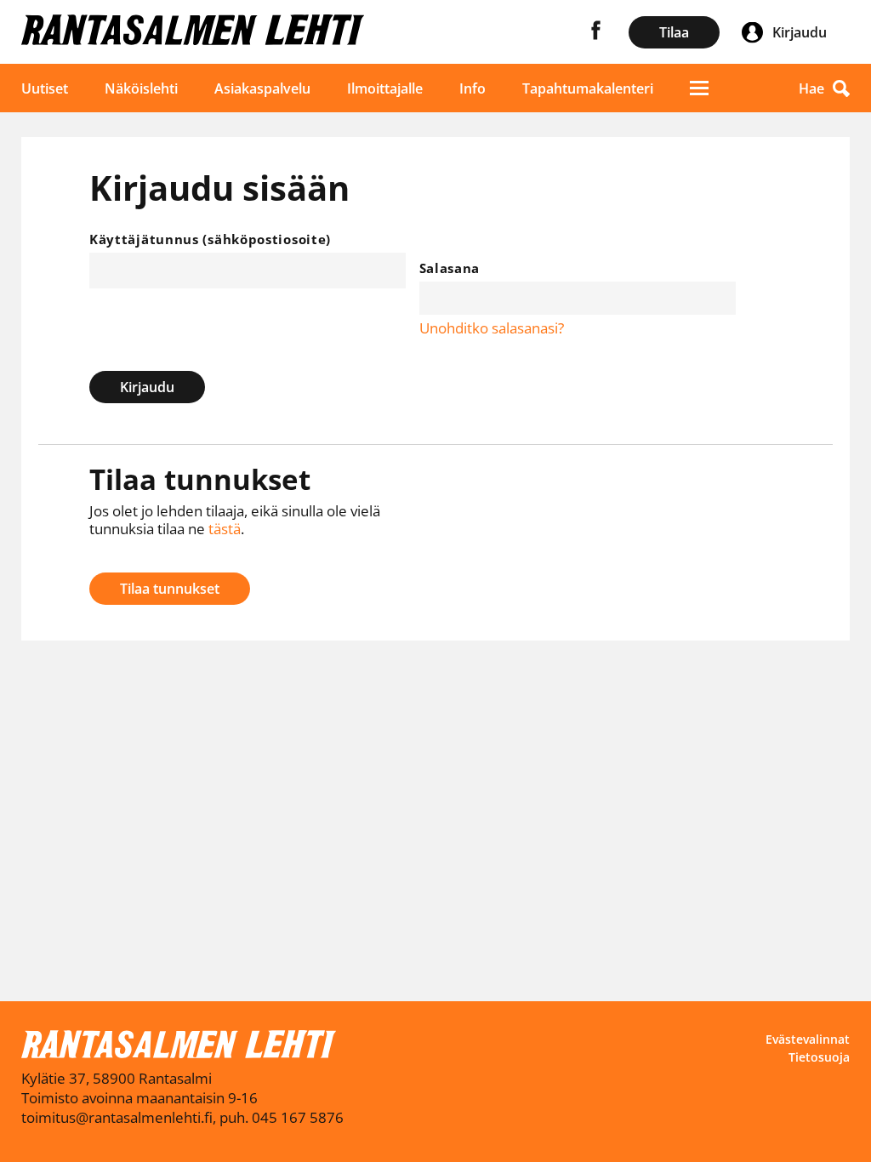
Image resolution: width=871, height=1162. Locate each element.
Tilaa (674, 32)
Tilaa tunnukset (169, 588)
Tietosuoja (819, 1057)
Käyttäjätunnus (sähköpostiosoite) (210, 239)
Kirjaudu (147, 387)
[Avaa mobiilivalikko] (699, 88)
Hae (811, 88)
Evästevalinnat (808, 1039)
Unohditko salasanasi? (491, 328)
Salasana (450, 267)
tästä (224, 528)
